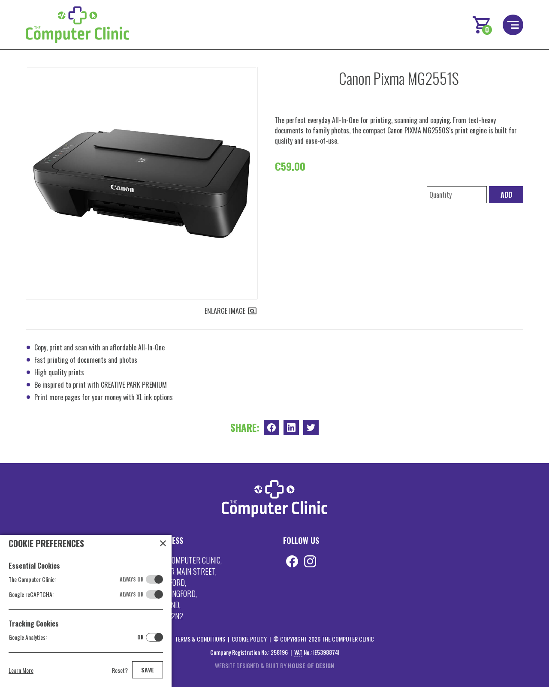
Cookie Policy (249, 638)
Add (506, 195)
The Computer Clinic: (76, 579)
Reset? (120, 670)
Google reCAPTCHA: (76, 594)
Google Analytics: (76, 637)
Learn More (21, 670)
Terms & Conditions (200, 638)
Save (147, 669)
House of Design (311, 665)
